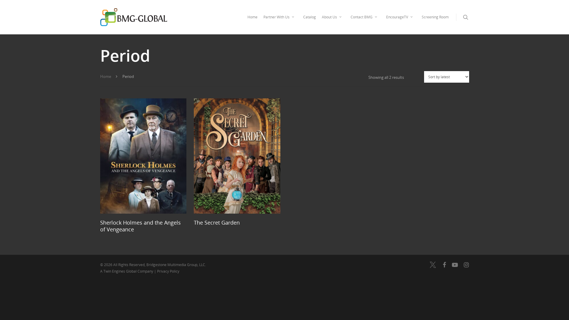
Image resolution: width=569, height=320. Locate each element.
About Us (329, 17)
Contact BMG (362, 17)
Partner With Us (276, 17)
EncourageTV (397, 17)
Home (252, 17)
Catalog (309, 17)
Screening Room (435, 17)
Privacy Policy (168, 271)
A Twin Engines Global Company (127, 271)
